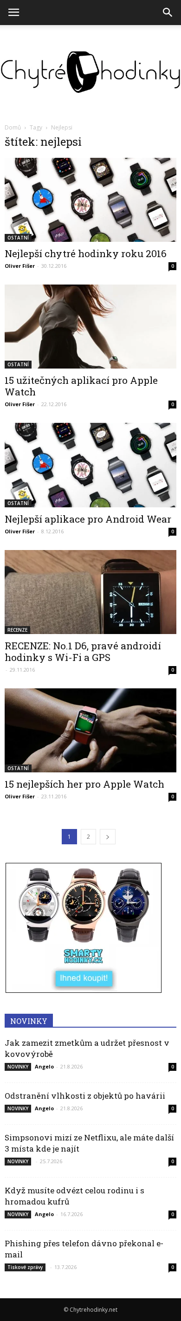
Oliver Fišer (20, 265)
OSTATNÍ (18, 237)
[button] (168, 12)
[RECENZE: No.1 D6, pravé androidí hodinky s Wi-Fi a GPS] (90, 592)
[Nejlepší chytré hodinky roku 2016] (90, 200)
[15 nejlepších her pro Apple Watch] (90, 730)
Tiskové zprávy (25, 1267)
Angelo (44, 1066)
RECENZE (17, 630)
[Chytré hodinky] (90, 72)
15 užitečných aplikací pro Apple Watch (81, 386)
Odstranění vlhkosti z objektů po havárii (85, 1095)
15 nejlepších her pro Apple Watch (84, 783)
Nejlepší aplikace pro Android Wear (88, 518)
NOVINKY (17, 1066)
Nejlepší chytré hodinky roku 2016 (86, 253)
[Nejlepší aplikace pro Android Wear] (90, 465)
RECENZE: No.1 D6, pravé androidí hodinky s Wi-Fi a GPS (83, 651)
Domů (13, 127)
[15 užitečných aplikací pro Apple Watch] (90, 327)
